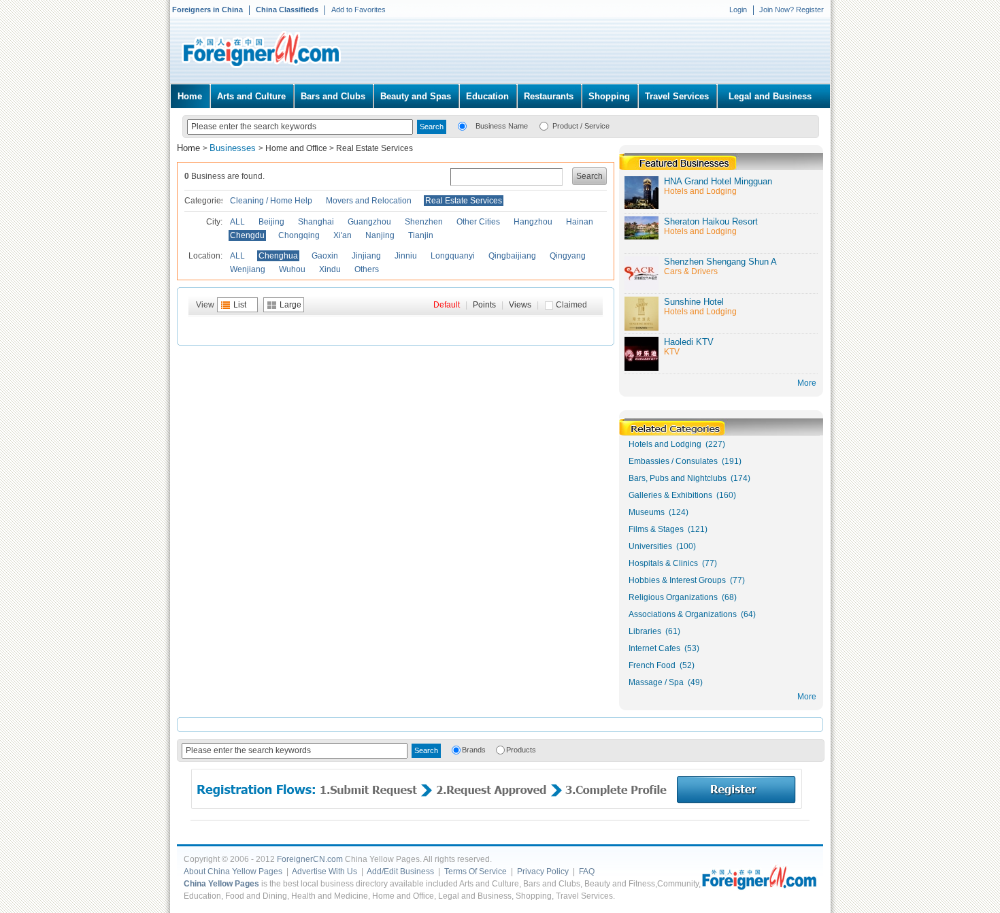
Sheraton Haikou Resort (711, 221)
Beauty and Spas (415, 96)
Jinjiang (366, 256)
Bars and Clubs (333, 96)
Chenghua (278, 256)
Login (738, 9)
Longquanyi (453, 256)
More (806, 696)
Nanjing (380, 235)
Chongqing (299, 235)
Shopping (609, 96)
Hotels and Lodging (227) (677, 444)
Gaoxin (325, 256)
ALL (237, 222)
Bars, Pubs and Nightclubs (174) (689, 478)
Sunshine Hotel (694, 302)
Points (484, 305)
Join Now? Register (791, 9)
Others (366, 269)
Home (190, 96)
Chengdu (247, 235)
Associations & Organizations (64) (692, 614)
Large (290, 305)
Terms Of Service (475, 871)
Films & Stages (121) (668, 529)
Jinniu (406, 256)
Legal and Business (770, 96)
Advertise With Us (324, 871)
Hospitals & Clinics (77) (673, 563)
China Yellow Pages (221, 884)
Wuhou (292, 269)
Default (446, 305)
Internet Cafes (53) (664, 648)
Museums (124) (658, 512)
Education (487, 96)
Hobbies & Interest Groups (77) (687, 580)
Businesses (234, 148)
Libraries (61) (654, 631)
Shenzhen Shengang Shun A (720, 261)
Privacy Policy (543, 871)
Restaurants (548, 96)
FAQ (587, 871)
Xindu (330, 269)
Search (589, 176)
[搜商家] (462, 125)
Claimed (571, 305)
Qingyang (568, 256)
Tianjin (420, 235)
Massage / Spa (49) (666, 682)
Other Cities (478, 222)
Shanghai (316, 222)
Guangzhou (369, 222)
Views (520, 305)
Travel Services (677, 96)
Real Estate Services (374, 148)
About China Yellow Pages (233, 871)
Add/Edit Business (400, 871)
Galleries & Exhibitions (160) (682, 495)
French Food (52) (662, 665)
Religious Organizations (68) (683, 597)
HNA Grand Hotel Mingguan (718, 181)
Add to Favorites (358, 9)
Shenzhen (424, 222)
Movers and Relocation (369, 200)
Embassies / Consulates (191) (685, 461)
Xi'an (342, 235)
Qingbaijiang (512, 256)
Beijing (271, 222)
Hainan (579, 222)
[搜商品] (543, 125)
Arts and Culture (251, 96)
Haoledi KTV (689, 342)
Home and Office (296, 148)
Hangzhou (533, 222)
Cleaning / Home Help (271, 200)
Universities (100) (662, 546)
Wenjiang (247, 269)
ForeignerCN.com (310, 859)
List (239, 305)
